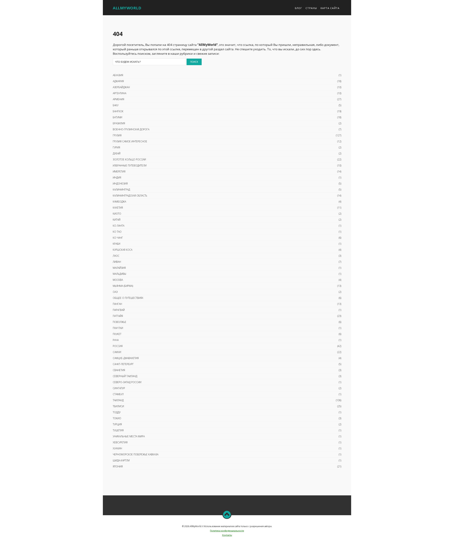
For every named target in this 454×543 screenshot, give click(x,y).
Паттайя (118, 316)
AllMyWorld (127, 7)
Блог (298, 8)
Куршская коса (122, 249)
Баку (115, 105)
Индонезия (120, 183)
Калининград (121, 189)
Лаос (116, 255)
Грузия (117, 135)
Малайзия (119, 267)
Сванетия (119, 370)
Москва (118, 280)
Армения (118, 99)
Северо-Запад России (127, 382)
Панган (117, 304)
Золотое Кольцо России (129, 159)
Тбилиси (118, 406)
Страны (311, 8)
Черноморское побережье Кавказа (135, 454)
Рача (116, 340)
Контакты (227, 535)
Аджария (118, 81)
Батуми (117, 117)
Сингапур (119, 388)
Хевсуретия (120, 442)
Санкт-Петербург (123, 364)
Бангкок (118, 111)
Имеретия (119, 171)
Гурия (116, 147)
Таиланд (118, 400)
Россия (118, 346)
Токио (117, 418)
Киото (117, 213)
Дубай (116, 153)
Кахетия (118, 207)
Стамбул (118, 394)
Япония (118, 466)
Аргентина (119, 93)
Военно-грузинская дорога (131, 129)
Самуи (117, 352)
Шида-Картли (121, 460)
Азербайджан (121, 87)
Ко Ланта (118, 225)
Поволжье (119, 322)
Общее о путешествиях (128, 298)
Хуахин (117, 448)
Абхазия (118, 75)
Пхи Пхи (118, 328)
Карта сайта (329, 8)
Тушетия (118, 430)
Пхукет (117, 334)
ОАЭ (115, 292)
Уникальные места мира (129, 436)
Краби (116, 243)
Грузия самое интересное (130, 141)
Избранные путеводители (129, 165)
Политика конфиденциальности (227, 530)
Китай (116, 219)
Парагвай (119, 310)
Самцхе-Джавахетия (126, 358)
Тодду (117, 412)
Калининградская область (130, 195)
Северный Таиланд (125, 376)
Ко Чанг (118, 237)
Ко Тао (117, 231)
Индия (117, 177)
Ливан (117, 261)
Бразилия (119, 123)
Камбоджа (119, 201)
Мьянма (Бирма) (123, 286)
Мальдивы (119, 273)
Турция (117, 424)
